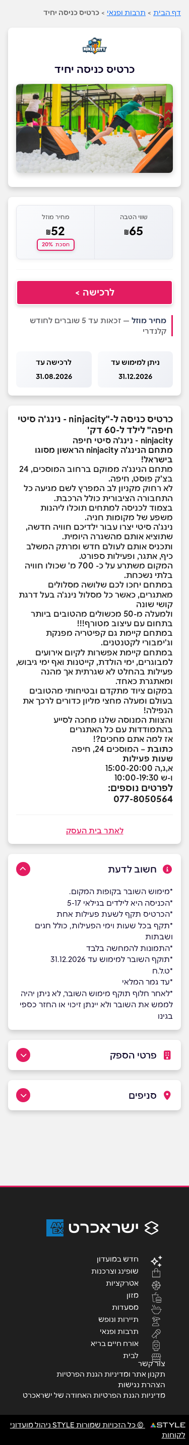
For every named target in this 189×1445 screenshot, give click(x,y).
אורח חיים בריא (115, 1343)
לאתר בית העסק (94, 830)
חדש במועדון (118, 1259)
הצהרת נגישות (141, 1384)
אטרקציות (122, 1283)
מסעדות (125, 1307)
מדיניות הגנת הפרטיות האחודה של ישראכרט (94, 1395)
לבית (131, 1355)
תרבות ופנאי (126, 12)
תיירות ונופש (118, 1319)
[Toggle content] (23, 869)
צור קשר (151, 1363)
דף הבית (167, 12)
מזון (133, 1295)
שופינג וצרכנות (115, 1271)
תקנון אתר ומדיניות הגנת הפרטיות (110, 1374)
